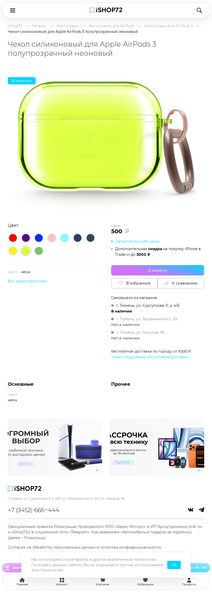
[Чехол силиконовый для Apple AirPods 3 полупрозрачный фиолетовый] (26, 238)
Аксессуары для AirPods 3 (168, 26)
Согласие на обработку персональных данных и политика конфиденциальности (84, 547)
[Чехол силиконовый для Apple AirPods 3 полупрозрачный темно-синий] (77, 238)
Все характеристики (27, 281)
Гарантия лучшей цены (137, 241)
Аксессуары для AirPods (111, 26)
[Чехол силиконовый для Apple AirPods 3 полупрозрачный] (64, 238)
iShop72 (15, 26)
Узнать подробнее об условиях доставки (150, 357)
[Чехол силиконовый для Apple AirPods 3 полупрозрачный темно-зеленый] (90, 238)
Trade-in (122, 254)
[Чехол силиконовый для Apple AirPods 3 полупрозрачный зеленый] (39, 251)
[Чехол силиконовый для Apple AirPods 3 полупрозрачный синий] (39, 238)
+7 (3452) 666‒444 (33, 510)
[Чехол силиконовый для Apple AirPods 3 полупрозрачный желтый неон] (13, 251)
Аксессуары (67, 26)
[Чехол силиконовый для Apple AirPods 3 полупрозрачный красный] (13, 238)
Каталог (39, 26)
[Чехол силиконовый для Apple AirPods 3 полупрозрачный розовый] (52, 238)
